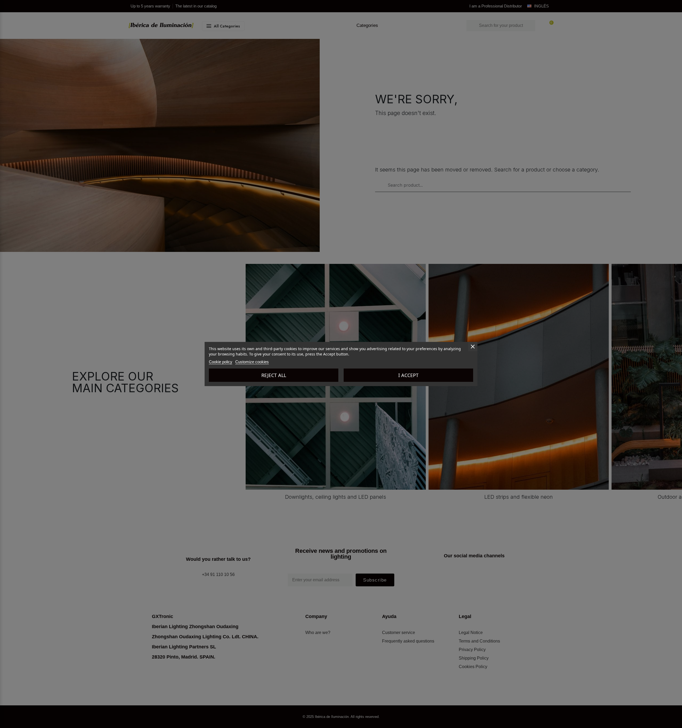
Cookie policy (220, 361)
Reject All (273, 375)
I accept (408, 375)
